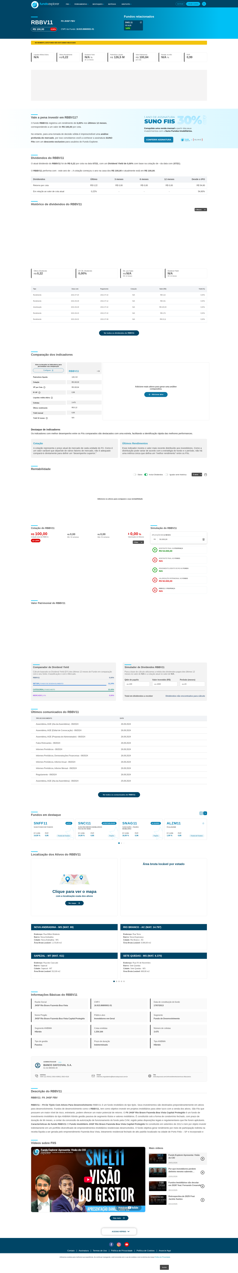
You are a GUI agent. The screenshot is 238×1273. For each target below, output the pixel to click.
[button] (205, 813)
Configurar (47, 370)
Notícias (112, 4)
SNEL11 (129, 22)
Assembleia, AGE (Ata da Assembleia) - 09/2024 (57, 724)
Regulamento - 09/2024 (46, 775)
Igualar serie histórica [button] (178, 475)
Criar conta (193, 4)
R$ (155, 539)
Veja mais (117, 1218)
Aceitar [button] (164, 1267)
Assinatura (84, 1250)
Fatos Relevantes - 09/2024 (48, 743)
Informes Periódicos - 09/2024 (49, 749)
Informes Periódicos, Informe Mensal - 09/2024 (56, 768)
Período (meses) (187, 680)
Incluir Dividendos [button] (156, 475)
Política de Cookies (146, 1250)
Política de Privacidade (162, 1257)
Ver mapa (72, 903)
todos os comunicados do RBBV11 (119, 795)
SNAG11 (129, 823)
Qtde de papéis (132, 680)
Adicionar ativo (157, 394)
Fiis (67, 4)
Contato (70, 1250)
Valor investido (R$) (161, 680)
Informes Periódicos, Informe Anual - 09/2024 (55, 762)
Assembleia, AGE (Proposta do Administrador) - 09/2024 (60, 737)
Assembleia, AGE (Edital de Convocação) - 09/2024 (58, 730)
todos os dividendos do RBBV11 (119, 333)
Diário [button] (140, 475)
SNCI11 (84, 823)
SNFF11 (40, 823)
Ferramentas (80, 4)
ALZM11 (174, 823)
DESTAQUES (98, 4)
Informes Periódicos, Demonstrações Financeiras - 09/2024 (62, 756)
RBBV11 (74, 371)
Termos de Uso (100, 1250)
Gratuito (126, 4)
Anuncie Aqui (165, 1250)
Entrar (180, 4)
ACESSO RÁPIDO (119, 1232)
